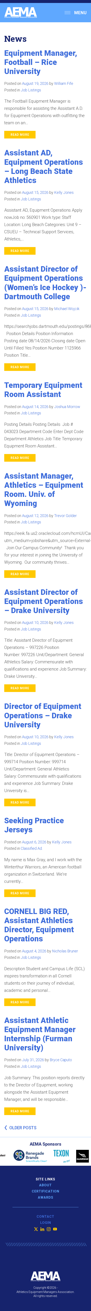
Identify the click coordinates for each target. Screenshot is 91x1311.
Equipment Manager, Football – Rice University (40, 62)
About (45, 1185)
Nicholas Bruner (65, 951)
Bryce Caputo (61, 1060)
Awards (45, 1197)
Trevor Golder (65, 515)
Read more (20, 134)
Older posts (22, 1128)
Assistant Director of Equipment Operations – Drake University (43, 601)
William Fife (63, 83)
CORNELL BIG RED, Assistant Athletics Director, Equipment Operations (39, 925)
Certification (45, 1191)
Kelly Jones (64, 192)
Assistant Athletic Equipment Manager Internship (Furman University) (40, 1034)
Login (45, 1223)
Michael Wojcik (66, 308)
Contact (45, 1217)
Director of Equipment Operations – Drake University (42, 715)
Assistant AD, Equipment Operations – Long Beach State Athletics (43, 166)
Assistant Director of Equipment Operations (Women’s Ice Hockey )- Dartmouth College (45, 283)
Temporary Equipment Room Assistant (43, 390)
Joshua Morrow (67, 406)
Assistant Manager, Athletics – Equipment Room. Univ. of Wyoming (43, 490)
